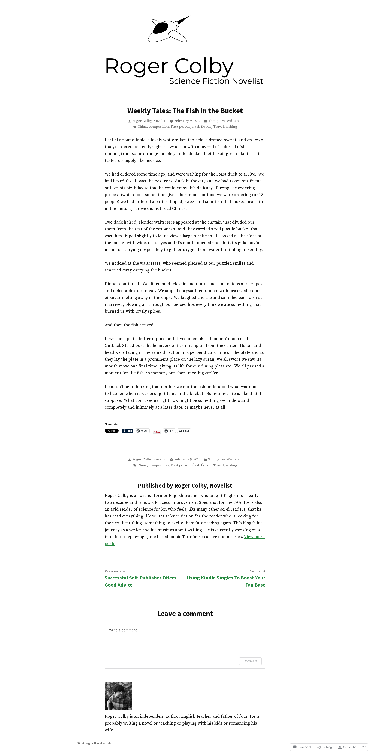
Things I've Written (223, 121)
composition (159, 126)
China (142, 126)
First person (180, 126)
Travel (218, 126)
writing (231, 126)
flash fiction (201, 126)
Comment (250, 661)
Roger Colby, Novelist (149, 121)
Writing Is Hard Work (94, 743)
